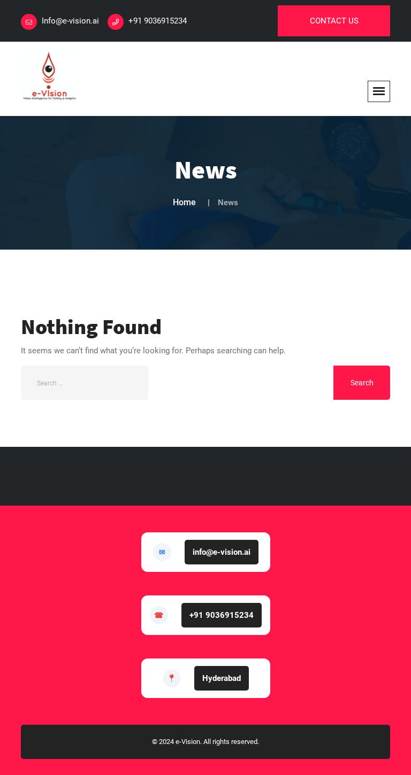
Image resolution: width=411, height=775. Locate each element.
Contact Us (334, 21)
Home (184, 202)
